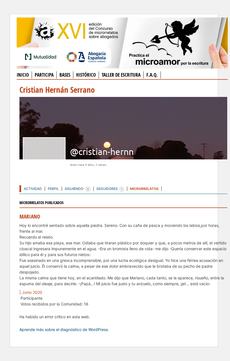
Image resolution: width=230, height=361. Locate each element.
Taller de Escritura (121, 75)
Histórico (86, 75)
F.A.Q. (152, 75)
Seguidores (109, 189)
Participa (44, 75)
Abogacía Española (86, 56)
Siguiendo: (77, 189)
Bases (64, 75)
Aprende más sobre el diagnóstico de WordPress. (64, 329)
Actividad (33, 189)
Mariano (29, 216)
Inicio (23, 75)
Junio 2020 (32, 292)
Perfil (53, 189)
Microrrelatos (144, 189)
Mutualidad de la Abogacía (41, 56)
